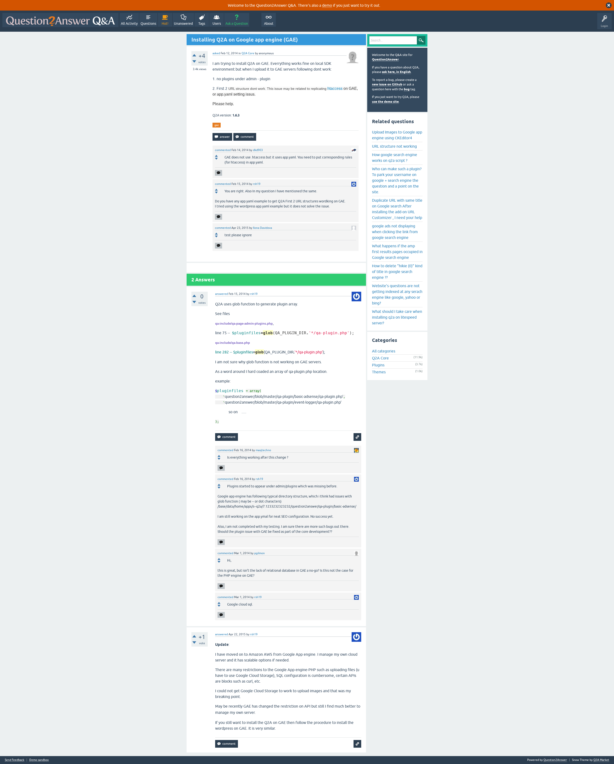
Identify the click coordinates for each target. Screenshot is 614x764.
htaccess (334, 88)
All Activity (129, 23)
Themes (379, 372)
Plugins (378, 365)
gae (216, 125)
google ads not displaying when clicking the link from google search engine (395, 232)
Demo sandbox (39, 760)
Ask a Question (236, 23)
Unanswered (183, 23)
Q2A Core (248, 53)
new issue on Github (387, 84)
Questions (148, 23)
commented (223, 150)
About (268, 23)
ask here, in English (396, 72)
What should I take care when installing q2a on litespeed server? (397, 317)
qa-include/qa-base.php (232, 343)
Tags (201, 23)
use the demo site (385, 101)
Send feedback (14, 760)
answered (221, 294)
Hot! (165, 23)
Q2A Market (601, 760)
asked (216, 53)
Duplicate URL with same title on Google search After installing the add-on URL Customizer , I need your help (397, 209)
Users (217, 23)
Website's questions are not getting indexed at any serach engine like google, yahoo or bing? (397, 294)
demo (327, 5)
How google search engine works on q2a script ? (394, 157)
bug (407, 89)
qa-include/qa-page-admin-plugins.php (244, 323)
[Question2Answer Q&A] (60, 20)
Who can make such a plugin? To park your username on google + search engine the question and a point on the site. (396, 180)
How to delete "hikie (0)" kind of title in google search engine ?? (397, 271)
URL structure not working (394, 146)
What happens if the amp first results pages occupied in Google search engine (397, 252)
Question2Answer (385, 59)
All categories (383, 351)
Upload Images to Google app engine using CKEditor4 (397, 135)
